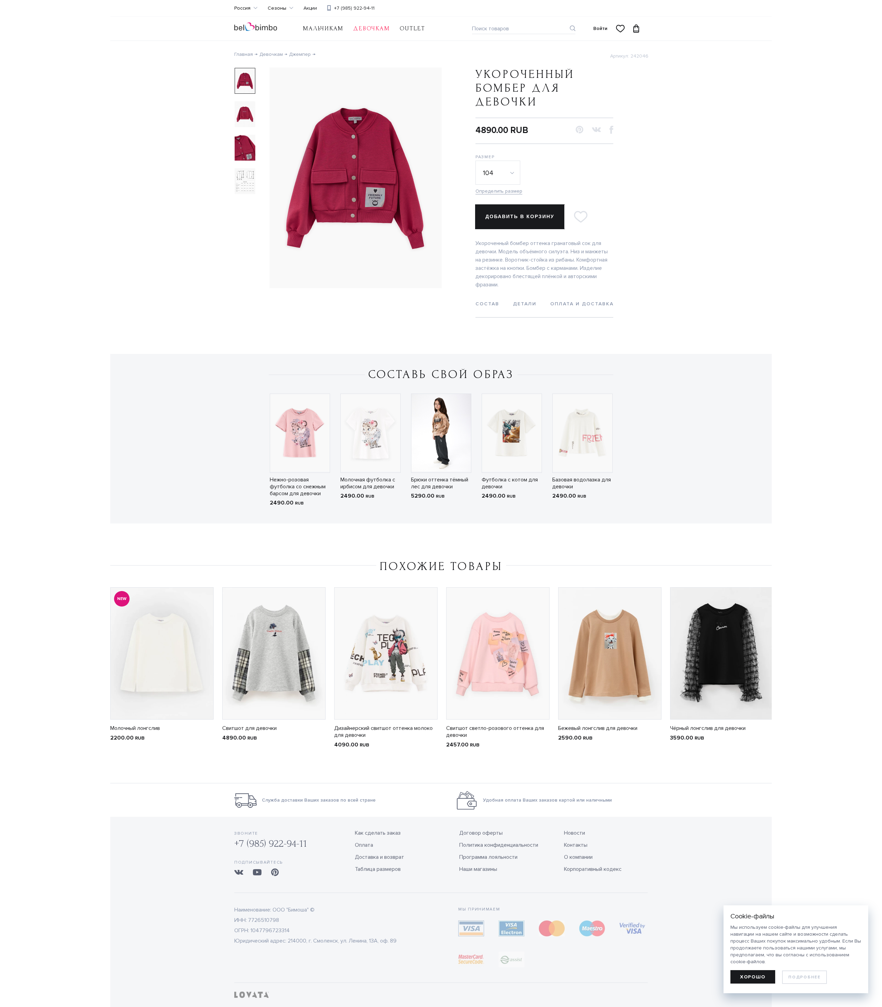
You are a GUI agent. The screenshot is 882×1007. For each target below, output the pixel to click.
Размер (484, 157)
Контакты (575, 845)
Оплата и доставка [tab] (582, 304)
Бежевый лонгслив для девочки (597, 728)
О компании (578, 857)
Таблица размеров (378, 869)
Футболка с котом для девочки (510, 483)
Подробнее (804, 977)
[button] (579, 130)
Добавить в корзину (519, 216)
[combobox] (498, 173)
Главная (243, 54)
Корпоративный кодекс (593, 869)
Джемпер (300, 54)
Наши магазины (478, 869)
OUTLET (412, 28)
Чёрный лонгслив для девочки (708, 728)
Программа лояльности (488, 857)
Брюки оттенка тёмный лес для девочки (439, 483)
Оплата (364, 845)
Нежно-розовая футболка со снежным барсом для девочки (298, 486)
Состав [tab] (487, 304)
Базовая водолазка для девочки (581, 483)
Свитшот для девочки (249, 728)
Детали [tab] (524, 304)
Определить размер (498, 191)
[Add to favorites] (580, 217)
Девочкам (371, 28)
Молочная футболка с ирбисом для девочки (367, 483)
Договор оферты (481, 833)
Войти (600, 28)
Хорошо (753, 977)
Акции (310, 8)
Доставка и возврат (379, 857)
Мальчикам (323, 28)
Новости (574, 833)
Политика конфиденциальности (498, 845)
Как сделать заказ (378, 833)
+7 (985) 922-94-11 (354, 8)
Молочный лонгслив (135, 728)
